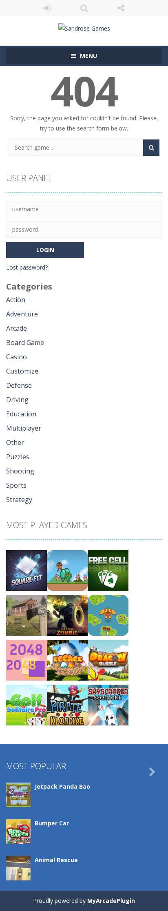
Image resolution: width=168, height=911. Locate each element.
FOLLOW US (120, 8)
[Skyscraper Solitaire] (108, 704)
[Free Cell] (108, 570)
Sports (16, 485)
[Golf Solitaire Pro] (26, 704)
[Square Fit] (26, 570)
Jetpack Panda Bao (62, 786)
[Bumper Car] (18, 831)
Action (15, 299)
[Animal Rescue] (18, 867)
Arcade (16, 328)
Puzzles (17, 456)
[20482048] (26, 659)
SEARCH (84, 8)
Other (15, 442)
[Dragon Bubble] (108, 659)
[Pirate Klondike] (67, 704)
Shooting (20, 471)
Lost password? (27, 267)
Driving (17, 399)
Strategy (19, 499)
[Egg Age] (67, 659)
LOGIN (47, 8)
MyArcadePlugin (111, 900)
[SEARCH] (151, 147)
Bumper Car (52, 823)
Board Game (25, 342)
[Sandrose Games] (84, 27)
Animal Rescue (56, 860)
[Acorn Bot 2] (67, 570)
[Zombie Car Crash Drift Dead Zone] (67, 615)
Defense (19, 385)
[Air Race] (108, 615)
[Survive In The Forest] (26, 615)
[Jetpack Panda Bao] (18, 794)
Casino (16, 356)
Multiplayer (23, 428)
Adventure (22, 314)
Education (21, 413)
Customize (22, 371)
